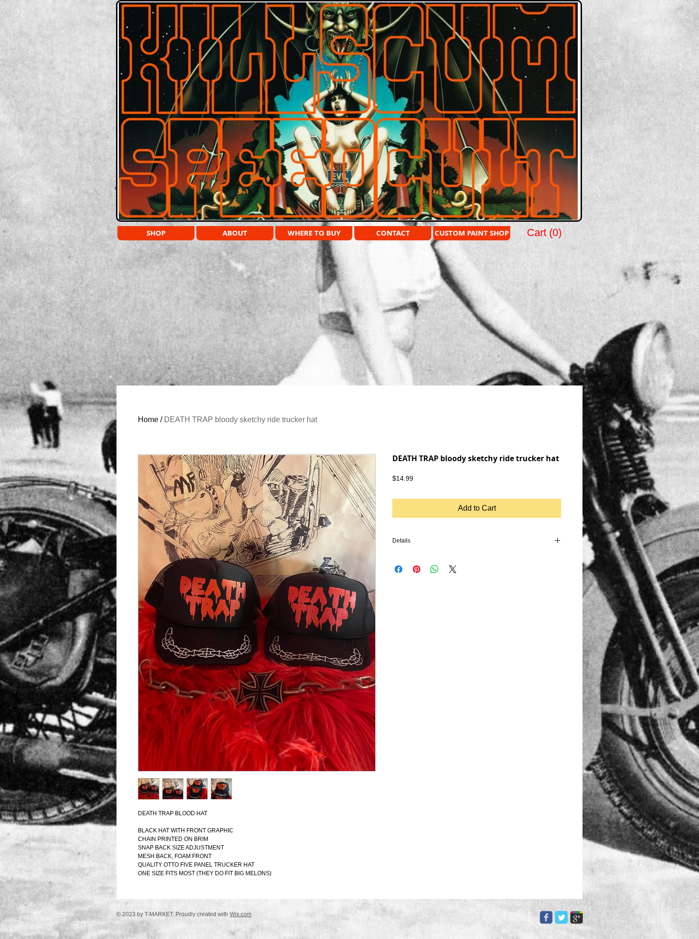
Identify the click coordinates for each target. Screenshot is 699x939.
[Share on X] (452, 569)
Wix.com (241, 914)
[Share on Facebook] (398, 569)
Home (148, 419)
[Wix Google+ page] (576, 917)
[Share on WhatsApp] (434, 569)
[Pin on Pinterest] (416, 569)
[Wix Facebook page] (546, 917)
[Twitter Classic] (561, 917)
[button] (545, 232)
